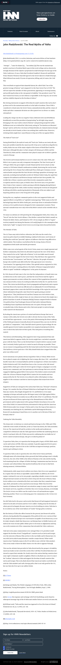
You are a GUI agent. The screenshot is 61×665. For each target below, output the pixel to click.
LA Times (8, 575)
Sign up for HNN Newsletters (30, 661)
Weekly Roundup (10, 649)
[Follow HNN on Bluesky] (57, 36)
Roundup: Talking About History (11, 40)
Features (10, 31)
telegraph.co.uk (10, 619)
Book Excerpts (24, 31)
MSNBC (7, 580)
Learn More (22, 652)
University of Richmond (54, 2)
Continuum (8, 647)
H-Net (10, 597)
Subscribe (42, 19)
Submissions (50, 31)
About (37, 31)
